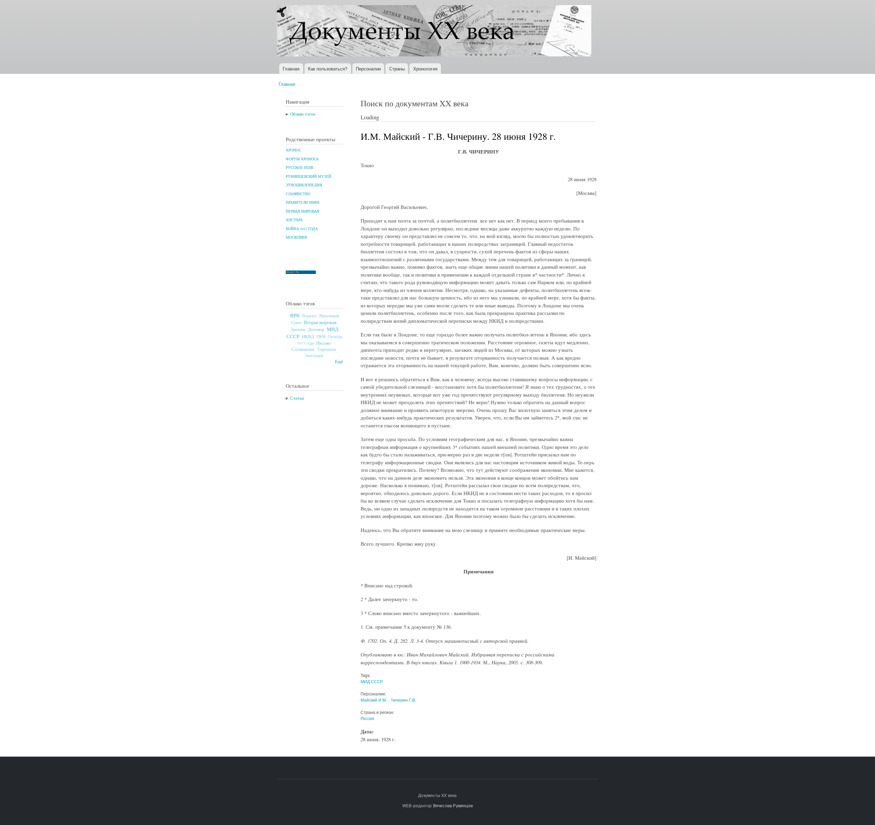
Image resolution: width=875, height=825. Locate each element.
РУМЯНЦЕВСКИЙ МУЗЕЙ (308, 176)
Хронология (425, 68)
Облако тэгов (302, 114)
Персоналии (368, 68)
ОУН (321, 336)
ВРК (295, 315)
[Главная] (434, 31)
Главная (291, 68)
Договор (316, 329)
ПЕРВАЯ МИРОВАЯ (302, 211)
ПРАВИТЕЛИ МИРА (303, 202)
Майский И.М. (374, 700)
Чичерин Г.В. (403, 700)
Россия (367, 718)
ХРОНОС (293, 150)
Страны (397, 68)
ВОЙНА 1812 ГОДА (302, 228)
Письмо (323, 343)
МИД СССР (372, 681)
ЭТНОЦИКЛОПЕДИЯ (304, 185)
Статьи (297, 398)
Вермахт (309, 315)
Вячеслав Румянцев (453, 805)
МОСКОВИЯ (296, 237)
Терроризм (326, 349)
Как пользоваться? (327, 68)
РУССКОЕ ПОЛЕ (300, 167)
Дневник (298, 329)
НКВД (308, 337)
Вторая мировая (320, 322)
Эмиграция (313, 355)
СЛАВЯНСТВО (298, 193)
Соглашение (303, 349)
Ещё (339, 361)
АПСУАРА (294, 219)
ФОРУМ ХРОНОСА (302, 159)
